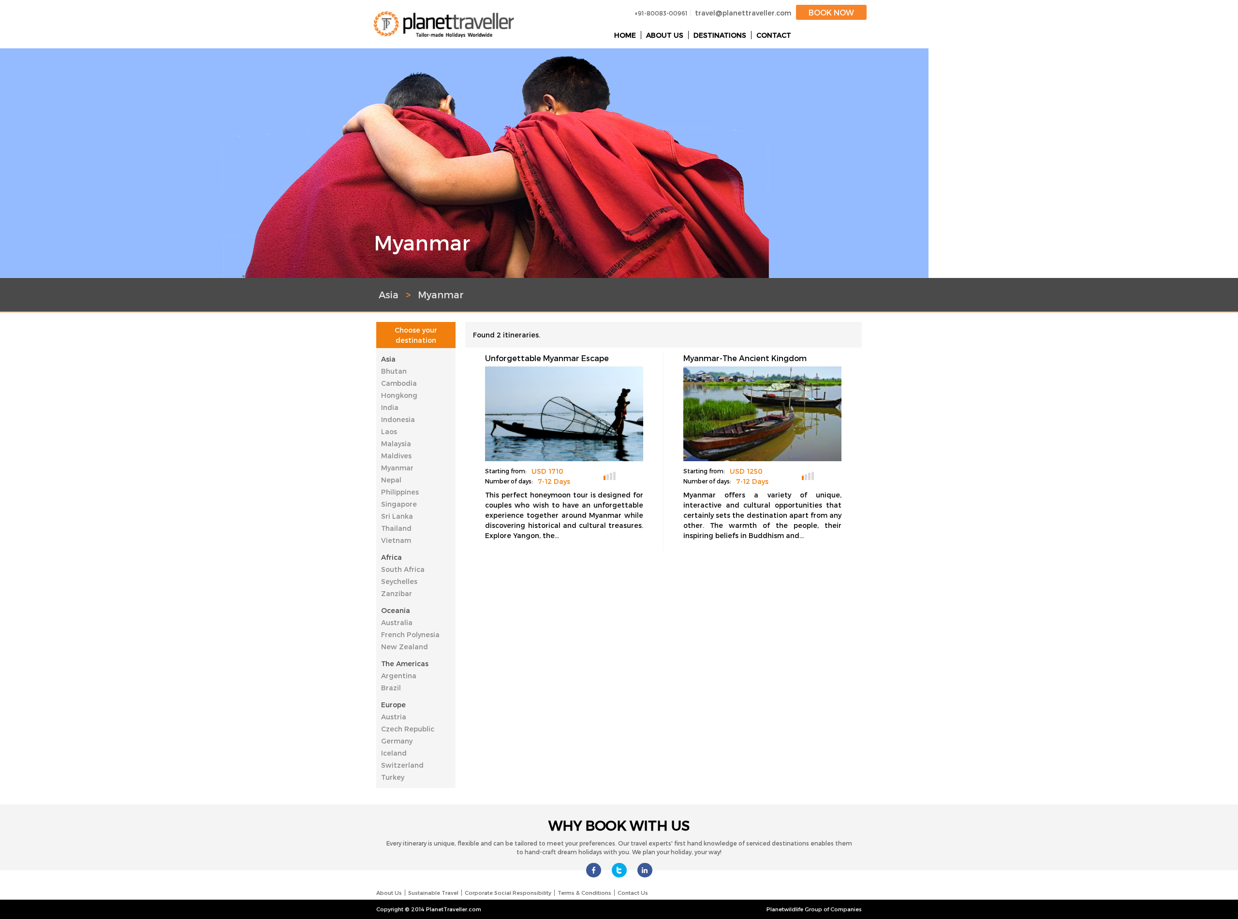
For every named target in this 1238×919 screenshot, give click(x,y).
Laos (389, 431)
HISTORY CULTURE (825, 475)
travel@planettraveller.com (743, 13)
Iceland (394, 753)
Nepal (391, 480)
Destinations (719, 35)
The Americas (404, 663)
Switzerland (402, 765)
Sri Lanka (397, 516)
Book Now (831, 12)
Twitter (619, 870)
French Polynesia (410, 634)
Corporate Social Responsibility (508, 893)
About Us (664, 35)
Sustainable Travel (433, 893)
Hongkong (399, 395)
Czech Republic (407, 729)
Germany (397, 741)
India (389, 407)
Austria (393, 717)
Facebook (593, 870)
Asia (388, 359)
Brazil (391, 688)
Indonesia (398, 419)
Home (625, 35)
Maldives (396, 456)
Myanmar (397, 468)
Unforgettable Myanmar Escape (547, 358)
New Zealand (404, 646)
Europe (393, 704)
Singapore (399, 504)
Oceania (395, 610)
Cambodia (399, 383)
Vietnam (396, 540)
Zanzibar (396, 593)
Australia (397, 622)
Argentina (398, 675)
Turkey (392, 777)
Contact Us (633, 893)
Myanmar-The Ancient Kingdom (745, 358)
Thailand (396, 528)
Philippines (400, 492)
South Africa (403, 569)
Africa (391, 557)
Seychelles (399, 581)
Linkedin (644, 870)
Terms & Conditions (584, 893)
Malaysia (396, 443)
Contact (773, 35)
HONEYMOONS (626, 475)
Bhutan (394, 371)
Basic (610, 476)
